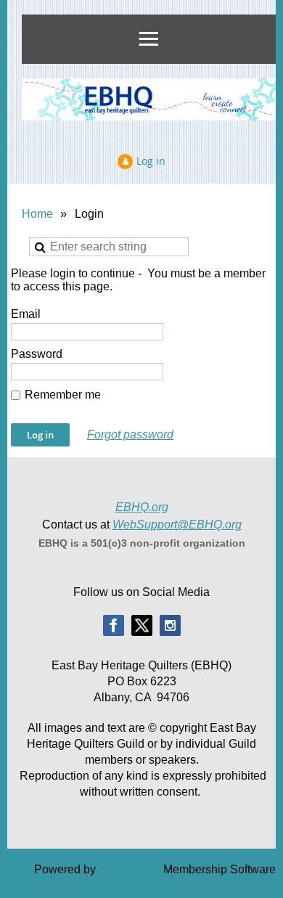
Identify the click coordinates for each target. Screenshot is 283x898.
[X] (141, 625)
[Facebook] (113, 625)
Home (37, 214)
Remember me (63, 394)
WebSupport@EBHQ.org (177, 524)
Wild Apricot (129, 869)
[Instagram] (170, 625)
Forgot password (130, 434)
